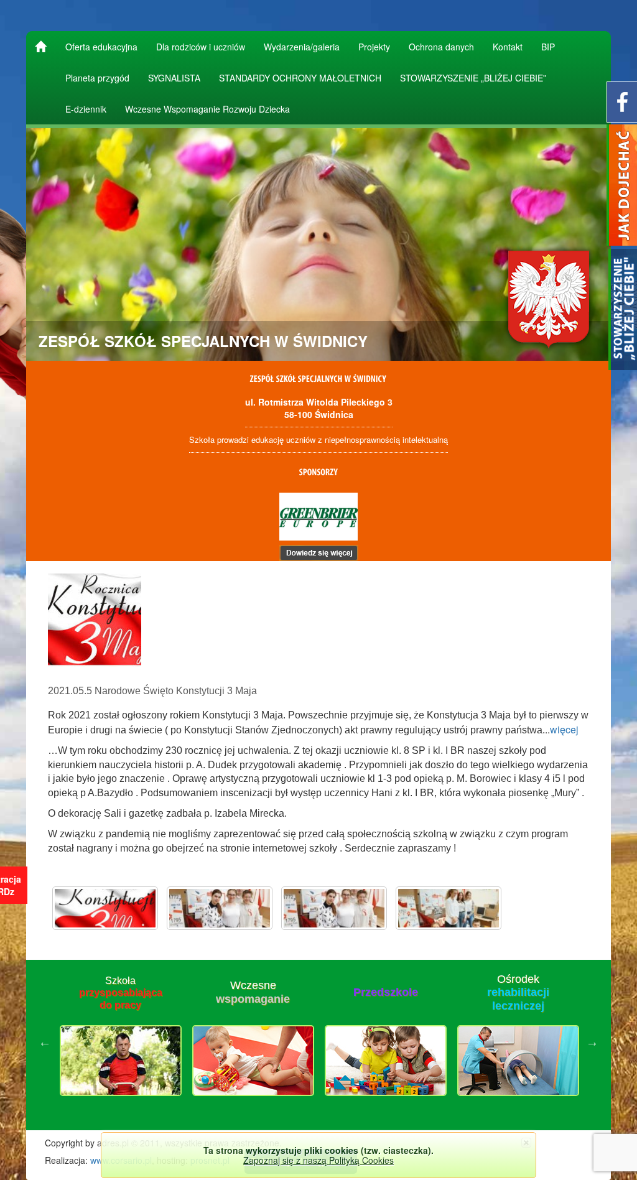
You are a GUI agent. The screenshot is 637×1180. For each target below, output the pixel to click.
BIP (548, 46)
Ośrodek (518, 992)
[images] (105, 908)
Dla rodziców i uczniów (200, 46)
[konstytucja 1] (219, 908)
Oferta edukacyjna (101, 46)
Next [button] (592, 1042)
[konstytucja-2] (448, 908)
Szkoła (120, 992)
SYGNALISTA (174, 78)
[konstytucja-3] (334, 908)
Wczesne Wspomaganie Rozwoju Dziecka (207, 109)
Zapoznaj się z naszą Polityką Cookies (318, 1160)
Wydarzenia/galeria (302, 46)
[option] (120, 1042)
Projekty (374, 46)
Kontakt (508, 46)
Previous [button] (45, 1042)
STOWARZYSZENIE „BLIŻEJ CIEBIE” (473, 78)
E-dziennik (85, 109)
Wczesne (253, 992)
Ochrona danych (441, 46)
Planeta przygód (97, 78)
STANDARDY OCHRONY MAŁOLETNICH (300, 78)
